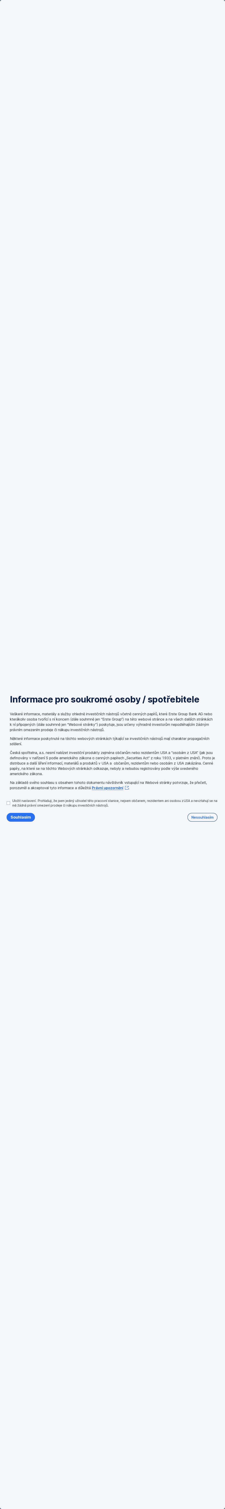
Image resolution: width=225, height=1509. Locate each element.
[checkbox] (112, 803)
